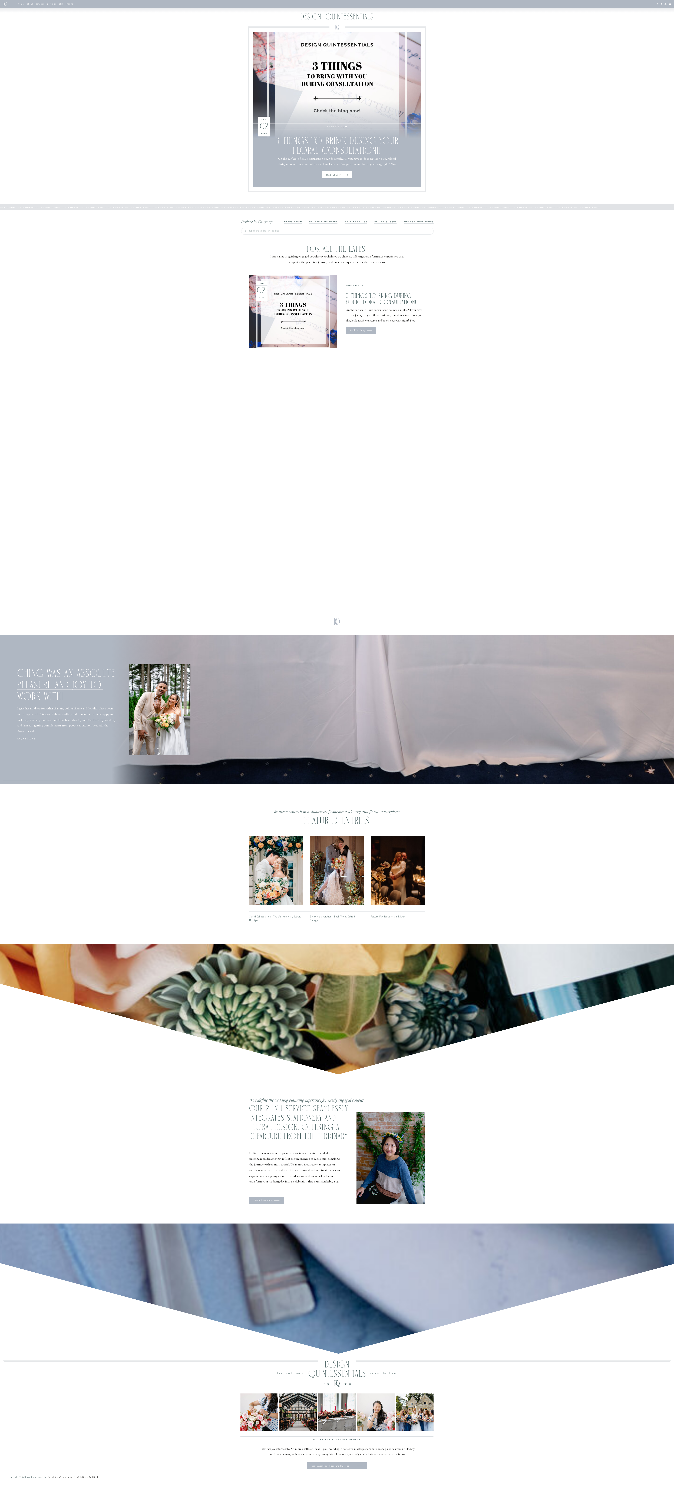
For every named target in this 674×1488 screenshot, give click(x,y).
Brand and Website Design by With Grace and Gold (73, 1477)
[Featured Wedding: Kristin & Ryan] (398, 870)
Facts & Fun (337, 127)
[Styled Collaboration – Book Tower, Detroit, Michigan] (337, 870)
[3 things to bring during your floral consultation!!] (337, 85)
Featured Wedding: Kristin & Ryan (388, 916)
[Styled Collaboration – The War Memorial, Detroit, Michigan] (276, 870)
